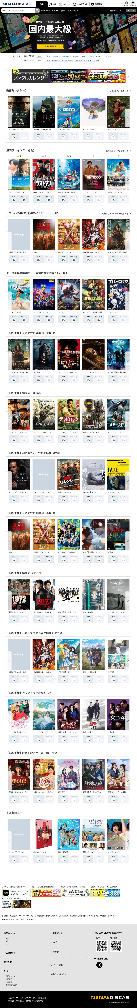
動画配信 (98, 4)
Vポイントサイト (58, 974)
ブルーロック (113, 312)
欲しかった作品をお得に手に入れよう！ (45, 887)
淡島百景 (111, 672)
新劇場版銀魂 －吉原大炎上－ (94, 252)
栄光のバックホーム (115, 192)
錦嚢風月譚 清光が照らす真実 (94, 792)
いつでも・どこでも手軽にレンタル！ (14, 887)
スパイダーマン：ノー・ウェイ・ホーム (72, 312)
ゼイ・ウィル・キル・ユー (68, 372)
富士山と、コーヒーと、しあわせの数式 (97, 852)
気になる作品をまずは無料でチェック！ (15, 898)
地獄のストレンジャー (66, 492)
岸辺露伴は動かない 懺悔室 (43, 130)
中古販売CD (82, 4)
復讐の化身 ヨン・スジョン (68, 732)
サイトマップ (30, 919)
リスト (126, 6)
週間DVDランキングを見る (117, 151)
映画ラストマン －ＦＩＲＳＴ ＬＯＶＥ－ (49, 192)
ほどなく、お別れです (17, 192)
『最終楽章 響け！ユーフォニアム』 (72, 672)
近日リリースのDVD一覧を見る (115, 214)
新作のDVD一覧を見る (119, 91)
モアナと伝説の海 (15, 312)
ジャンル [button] (45, 10)
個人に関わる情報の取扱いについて (82, 915)
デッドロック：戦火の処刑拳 (68, 432)
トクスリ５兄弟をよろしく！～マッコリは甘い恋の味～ (29, 732)
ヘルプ (122, 10)
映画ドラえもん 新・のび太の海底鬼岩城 (73, 192)
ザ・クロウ (37, 372)
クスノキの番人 (88, 130)
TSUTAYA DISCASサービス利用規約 (31, 915)
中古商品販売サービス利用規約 (57, 915)
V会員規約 (13, 915)
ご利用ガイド (113, 10)
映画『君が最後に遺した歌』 (93, 552)
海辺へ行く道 (63, 852)
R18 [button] (129, 10)
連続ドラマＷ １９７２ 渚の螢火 (21, 612)
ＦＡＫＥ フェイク (115, 492)
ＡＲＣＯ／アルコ (64, 130)
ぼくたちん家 (88, 612)
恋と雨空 (61, 792)
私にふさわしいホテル (41, 852)
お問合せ (55, 951)
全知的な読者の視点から (117, 372)
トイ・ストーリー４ (40, 312)
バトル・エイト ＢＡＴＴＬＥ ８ (96, 432)
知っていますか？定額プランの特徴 (73, 887)
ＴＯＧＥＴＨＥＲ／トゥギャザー (45, 492)
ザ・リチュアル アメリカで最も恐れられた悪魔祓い (28, 130)
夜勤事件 (111, 552)
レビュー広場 (57, 965)
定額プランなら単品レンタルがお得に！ (104, 887)
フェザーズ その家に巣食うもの (21, 492)
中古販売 (9, 982)
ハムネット (112, 130)
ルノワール (112, 852)
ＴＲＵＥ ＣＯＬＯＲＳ (117, 612)
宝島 (35, 252)
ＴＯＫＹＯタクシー (90, 192)
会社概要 (5, 915)
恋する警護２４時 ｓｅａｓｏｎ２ (71, 612)
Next (128, 118)
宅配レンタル (10, 976)
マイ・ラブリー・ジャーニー (43, 732)
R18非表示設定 (11, 985)
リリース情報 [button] (58, 10)
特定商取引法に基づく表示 (106, 915)
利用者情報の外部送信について (13, 919)
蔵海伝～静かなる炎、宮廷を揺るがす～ (23, 792)
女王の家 (111, 732)
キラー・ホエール (114, 432)
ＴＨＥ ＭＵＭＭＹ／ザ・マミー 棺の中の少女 (101, 372)
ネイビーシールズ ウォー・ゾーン (46, 432)
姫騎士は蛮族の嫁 (89, 672)
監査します (87, 732)
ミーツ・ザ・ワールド (17, 852)
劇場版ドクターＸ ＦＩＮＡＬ (69, 252)
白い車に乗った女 (89, 492)
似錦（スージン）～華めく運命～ (45, 792)
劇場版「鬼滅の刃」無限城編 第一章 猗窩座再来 (26, 252)
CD (54, 4)
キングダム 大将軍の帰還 (92, 312)
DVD (41, 4)
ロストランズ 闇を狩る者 (117, 252)
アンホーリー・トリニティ (18, 432)
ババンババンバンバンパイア (68, 552)
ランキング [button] (72, 10)
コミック (66, 4)
